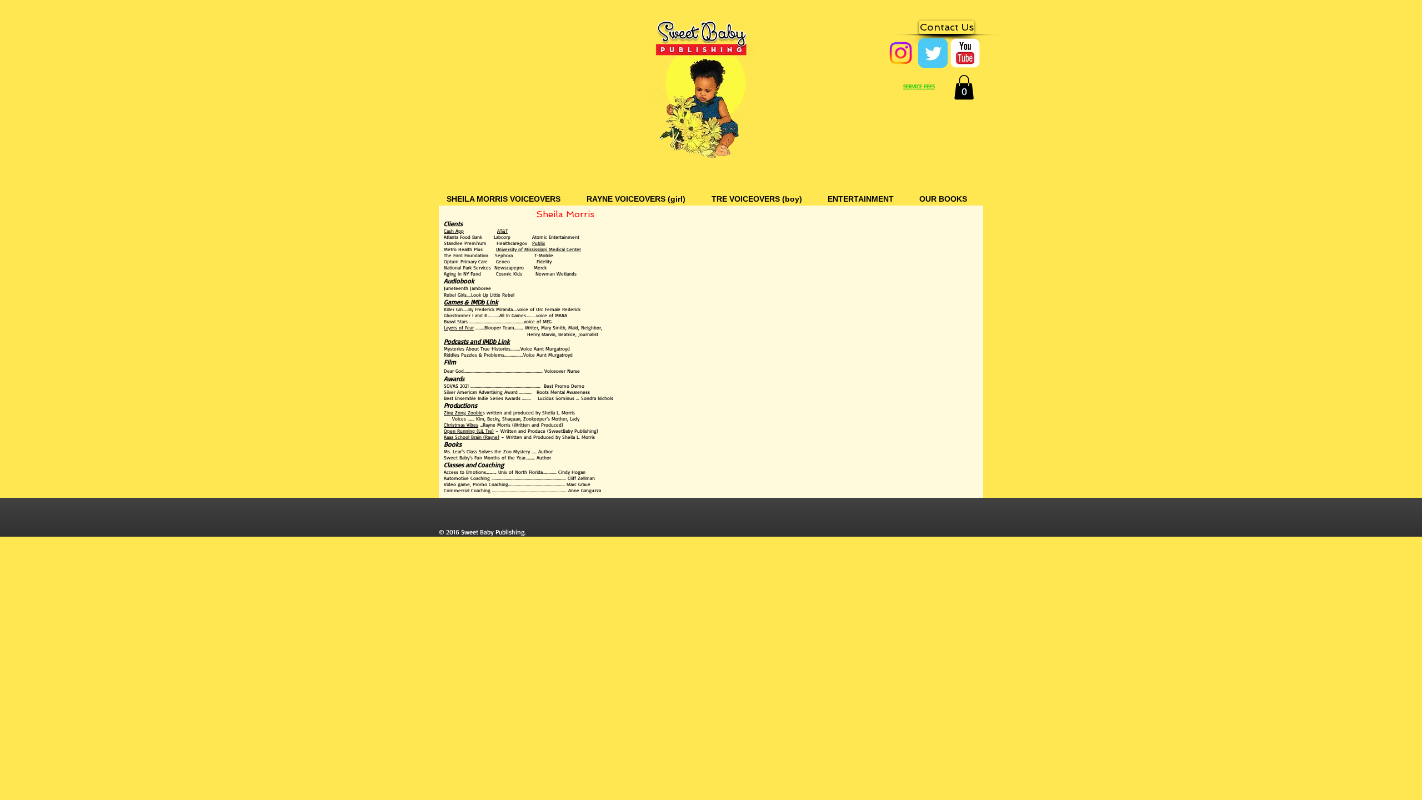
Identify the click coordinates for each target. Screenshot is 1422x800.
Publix (538, 243)
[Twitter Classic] (933, 53)
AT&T (502, 231)
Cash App (454, 231)
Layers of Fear (459, 327)
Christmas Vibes (461, 425)
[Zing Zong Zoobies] (965, 53)
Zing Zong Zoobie (463, 412)
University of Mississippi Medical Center (538, 249)
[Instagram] (900, 53)
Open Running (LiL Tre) (469, 431)
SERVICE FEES (919, 86)
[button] (964, 87)
